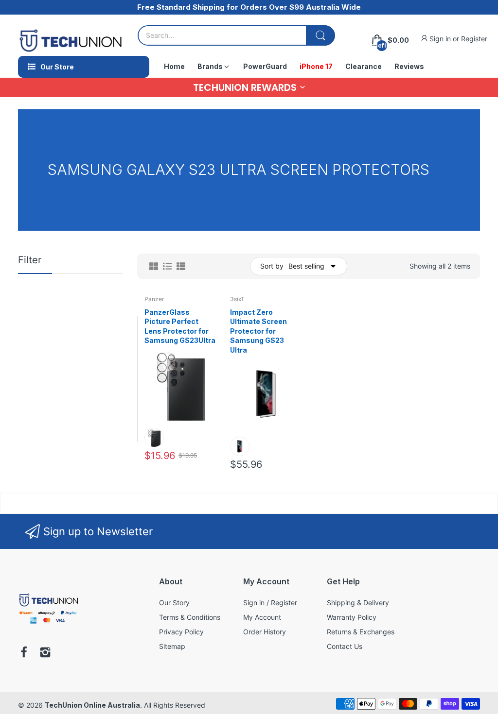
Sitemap (172, 646)
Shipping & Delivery (358, 602)
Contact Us (344, 646)
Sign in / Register (270, 602)
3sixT (237, 299)
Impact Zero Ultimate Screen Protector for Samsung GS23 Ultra (258, 331)
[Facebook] (24, 653)
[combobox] (236, 35)
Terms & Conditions (189, 617)
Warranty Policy (351, 617)
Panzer (154, 299)
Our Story (174, 602)
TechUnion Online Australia (92, 705)
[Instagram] (45, 653)
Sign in (441, 38)
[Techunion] (48, 625)
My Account (262, 617)
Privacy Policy (181, 632)
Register (474, 38)
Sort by (272, 266)
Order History (264, 632)
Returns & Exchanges (360, 632)
